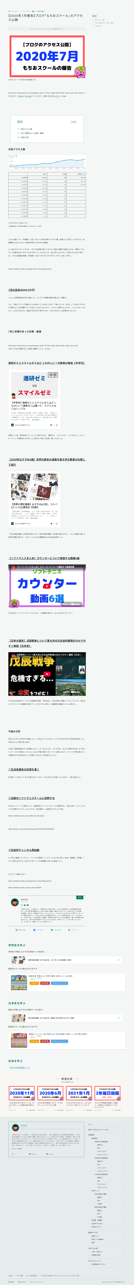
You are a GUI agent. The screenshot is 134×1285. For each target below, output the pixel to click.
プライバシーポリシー (37, 1282)
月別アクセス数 (26, 129)
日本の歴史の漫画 (100, 1194)
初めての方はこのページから (98, 1129)
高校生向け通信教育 (101, 1141)
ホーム (90, 1124)
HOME (11, 1276)
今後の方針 (25, 137)
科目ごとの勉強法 (98, 1239)
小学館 (99, 1204)
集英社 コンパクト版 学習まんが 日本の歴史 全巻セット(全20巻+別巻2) (58, 1034)
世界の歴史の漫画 (100, 1207)
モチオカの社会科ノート (20, 1067)
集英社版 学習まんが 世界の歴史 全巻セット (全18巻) (51, 976)
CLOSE (74, 122)
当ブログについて (94, 1261)
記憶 (93, 1242)
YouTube (28, 96)
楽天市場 (45, 983)
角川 (98, 1200)
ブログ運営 (19, 1276)
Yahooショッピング (59, 983)
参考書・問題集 (97, 1220)
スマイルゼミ (101, 1151)
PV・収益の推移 (39, 11)
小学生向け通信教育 (101, 1174)
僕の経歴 (11, 1282)
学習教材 (91, 1135)
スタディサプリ (102, 1155)
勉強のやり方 (93, 1232)
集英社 (99, 1197)
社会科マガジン (97, 1227)
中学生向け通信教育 (101, 1158)
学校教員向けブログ (98, 1264)
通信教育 (95, 1138)
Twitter (20, 96)
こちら (57, 96)
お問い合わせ (22, 1282)
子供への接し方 (97, 1252)
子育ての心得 (93, 1248)
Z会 (98, 1148)
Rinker (39, 977)
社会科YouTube (97, 1223)
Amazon (34, 983)
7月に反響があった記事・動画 (32, 133)
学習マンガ (95, 1191)
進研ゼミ (100, 1145)
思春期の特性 (96, 1255)
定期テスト (95, 1236)
